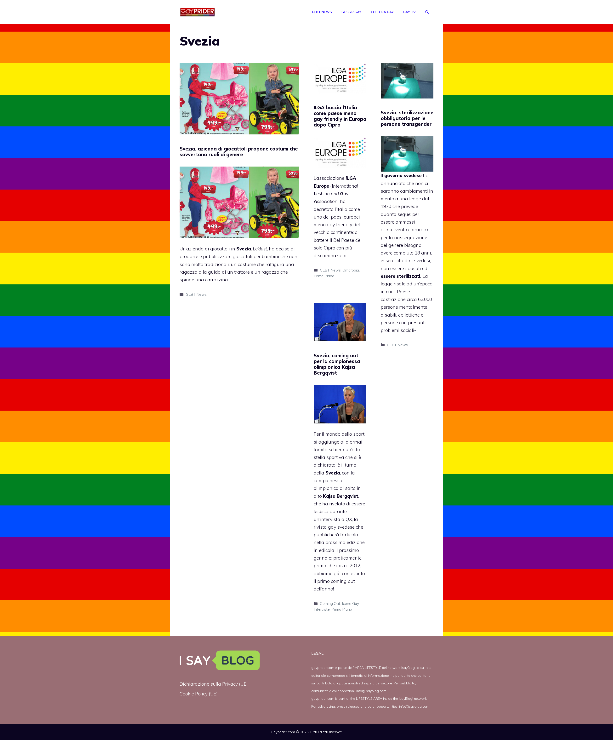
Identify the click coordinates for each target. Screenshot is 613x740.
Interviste (322, 609)
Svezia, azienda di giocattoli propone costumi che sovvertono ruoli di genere (239, 151)
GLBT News (322, 12)
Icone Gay (350, 603)
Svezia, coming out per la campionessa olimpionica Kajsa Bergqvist (337, 364)
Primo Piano (324, 275)
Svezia (243, 249)
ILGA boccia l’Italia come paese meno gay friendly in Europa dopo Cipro (340, 116)
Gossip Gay (351, 12)
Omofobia (350, 270)
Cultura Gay (382, 12)
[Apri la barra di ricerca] (426, 12)
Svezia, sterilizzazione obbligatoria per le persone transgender (407, 118)
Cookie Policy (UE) (199, 694)
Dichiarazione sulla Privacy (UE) (214, 684)
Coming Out (330, 603)
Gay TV (409, 12)
